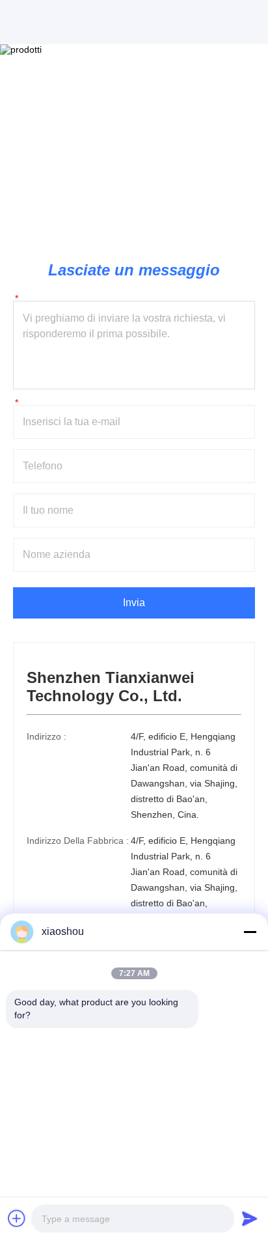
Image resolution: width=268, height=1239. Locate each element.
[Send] (249, 1218)
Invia (134, 602)
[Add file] (17, 1218)
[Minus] (250, 932)
